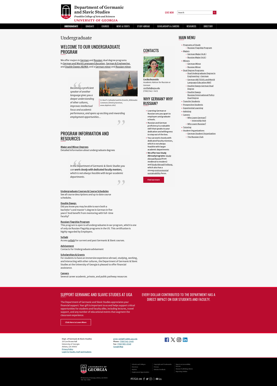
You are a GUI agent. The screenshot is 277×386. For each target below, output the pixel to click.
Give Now (169, 13)
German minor (103, 66)
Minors (186, 61)
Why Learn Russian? (196, 124)
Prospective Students (193, 104)
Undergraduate (71, 26)
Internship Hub (199, 120)
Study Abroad (143, 26)
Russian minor (123, 66)
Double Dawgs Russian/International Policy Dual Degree (200, 95)
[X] (147, 379)
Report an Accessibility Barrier (183, 365)
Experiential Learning (193, 108)
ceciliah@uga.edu (151, 88)
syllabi (71, 240)
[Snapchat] (154, 379)
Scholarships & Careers (168, 26)
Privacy (156, 367)
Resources (191, 26)
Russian (98, 60)
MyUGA (134, 369)
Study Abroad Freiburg (161, 164)
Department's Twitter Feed (173, 340)
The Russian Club (195, 137)
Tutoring (187, 127)
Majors (186, 51)
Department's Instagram (179, 340)
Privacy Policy (67, 349)
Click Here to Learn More (75, 322)
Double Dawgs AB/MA (76, 66)
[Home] (98, 11)
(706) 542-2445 (127, 341)
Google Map (118, 347)
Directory (208, 26)
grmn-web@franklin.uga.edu (125, 339)
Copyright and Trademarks (163, 364)
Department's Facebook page (167, 340)
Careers (186, 114)
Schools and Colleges (139, 364)
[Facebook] (144, 379)
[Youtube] (157, 379)
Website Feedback (159, 369)
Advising (187, 111)
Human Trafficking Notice (184, 369)
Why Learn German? (196, 117)
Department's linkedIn (185, 340)
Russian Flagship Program (199, 48)
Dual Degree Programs (193, 70)
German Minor (194, 63)
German (84, 60)
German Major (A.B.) (196, 54)
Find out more (154, 180)
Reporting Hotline (181, 371)
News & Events (123, 26)
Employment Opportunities (140, 372)
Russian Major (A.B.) (196, 57)
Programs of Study (192, 45)
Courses (105, 26)
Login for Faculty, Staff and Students (76, 352)
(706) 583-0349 (124, 344)
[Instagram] (150, 379)
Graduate (90, 26)
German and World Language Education (84, 63)
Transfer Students (191, 101)
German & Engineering (118, 63)
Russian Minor (194, 67)
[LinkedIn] (160, 379)
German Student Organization (201, 133)
